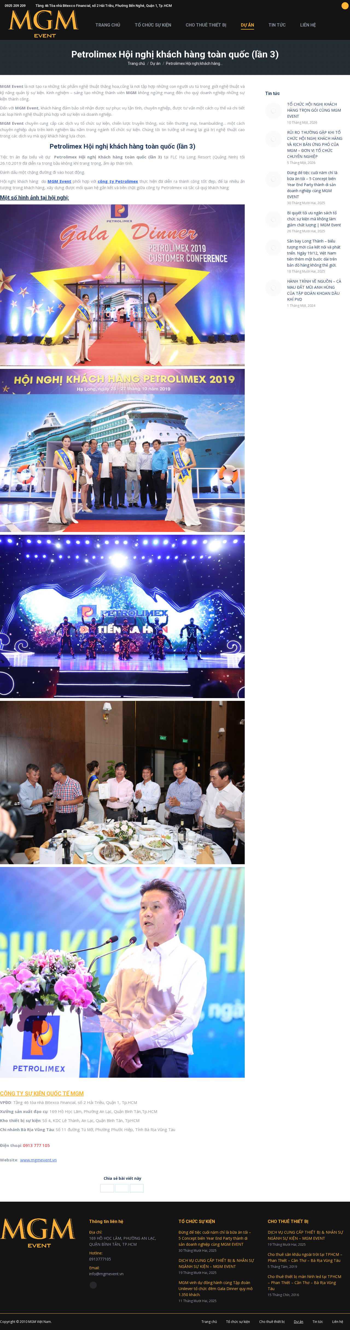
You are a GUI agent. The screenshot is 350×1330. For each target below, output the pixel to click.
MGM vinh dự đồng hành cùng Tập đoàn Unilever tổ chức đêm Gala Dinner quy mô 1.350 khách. (216, 1288)
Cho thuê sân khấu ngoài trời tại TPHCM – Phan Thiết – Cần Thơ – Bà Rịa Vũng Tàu (305, 1257)
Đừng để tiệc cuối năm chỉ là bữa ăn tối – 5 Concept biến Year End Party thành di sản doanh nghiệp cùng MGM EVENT (312, 184)
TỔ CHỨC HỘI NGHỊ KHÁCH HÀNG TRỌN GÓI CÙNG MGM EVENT (314, 110)
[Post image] (273, 111)
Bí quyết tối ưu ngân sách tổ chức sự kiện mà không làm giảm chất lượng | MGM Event (314, 218)
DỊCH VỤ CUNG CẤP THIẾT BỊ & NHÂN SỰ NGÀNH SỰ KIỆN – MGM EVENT (216, 1263)
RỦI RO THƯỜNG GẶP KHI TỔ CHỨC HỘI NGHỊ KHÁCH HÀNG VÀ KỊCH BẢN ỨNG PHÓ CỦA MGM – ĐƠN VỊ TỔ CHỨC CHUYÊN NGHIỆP (314, 144)
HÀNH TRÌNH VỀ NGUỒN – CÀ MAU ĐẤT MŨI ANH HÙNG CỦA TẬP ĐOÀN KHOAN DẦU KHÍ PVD (314, 290)
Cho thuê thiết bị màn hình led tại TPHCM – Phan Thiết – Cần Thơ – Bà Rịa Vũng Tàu (304, 1282)
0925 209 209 (15, 6)
